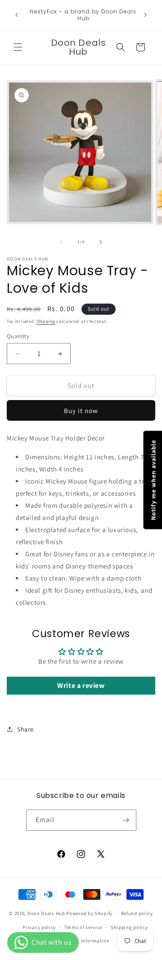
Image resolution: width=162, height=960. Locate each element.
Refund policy (137, 913)
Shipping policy (129, 927)
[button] (18, 47)
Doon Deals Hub (46, 913)
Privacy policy (39, 927)
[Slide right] (101, 242)
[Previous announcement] (17, 15)
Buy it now (81, 410)
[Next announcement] (145, 15)
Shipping (45, 321)
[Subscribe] (126, 820)
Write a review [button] (80, 685)
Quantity (18, 336)
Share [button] (25, 729)
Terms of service (83, 927)
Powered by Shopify (89, 913)
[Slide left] (61, 242)
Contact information (85, 941)
